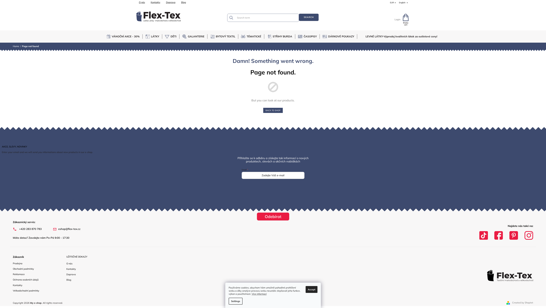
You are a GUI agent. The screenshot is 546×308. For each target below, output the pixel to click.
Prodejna (17, 263)
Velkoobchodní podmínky (26, 290)
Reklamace (19, 274)
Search (309, 17)
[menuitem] (124, 36)
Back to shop (273, 110)
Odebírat (273, 216)
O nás (142, 2)
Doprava (170, 2)
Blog (183, 2)
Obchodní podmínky (23, 268)
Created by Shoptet (522, 302)
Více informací (259, 293)
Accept (311, 289)
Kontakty (155, 2)
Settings (235, 301)
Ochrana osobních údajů (26, 279)
